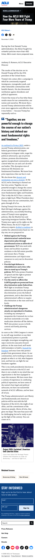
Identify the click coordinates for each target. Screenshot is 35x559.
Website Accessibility (27, 556)
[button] (10, 35)
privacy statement (25, 515)
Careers (4, 538)
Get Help (4, 533)
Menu (21, 4)
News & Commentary (11, 10)
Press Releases (7, 529)
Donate (29, 4)
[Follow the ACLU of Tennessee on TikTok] (22, 548)
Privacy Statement (16, 556)
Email (4, 500)
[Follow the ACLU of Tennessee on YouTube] (12, 548)
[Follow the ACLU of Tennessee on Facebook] (3, 548)
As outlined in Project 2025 (12, 145)
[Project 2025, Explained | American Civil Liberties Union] (17, 443)
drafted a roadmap (23, 227)
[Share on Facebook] (2, 35)
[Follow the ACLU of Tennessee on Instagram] (17, 548)
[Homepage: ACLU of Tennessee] (7, 4)
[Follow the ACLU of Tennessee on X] (8, 548)
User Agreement (5, 556)
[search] (32, 523)
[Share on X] (6, 35)
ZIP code (5, 507)
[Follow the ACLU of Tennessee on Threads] (26, 548)
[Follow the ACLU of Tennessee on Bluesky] (31, 548)
